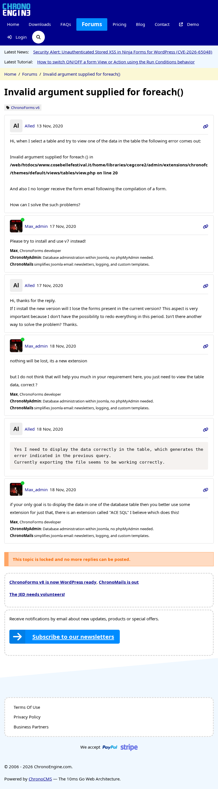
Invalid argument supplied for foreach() (81, 74)
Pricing (119, 24)
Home (13, 24)
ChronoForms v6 (25, 108)
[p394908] (205, 429)
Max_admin (36, 226)
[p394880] (205, 226)
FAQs (65, 24)
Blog (140, 24)
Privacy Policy (27, 717)
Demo (193, 24)
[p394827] (205, 126)
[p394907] (205, 346)
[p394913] (205, 489)
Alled (30, 126)
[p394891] (205, 285)
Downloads (40, 24)
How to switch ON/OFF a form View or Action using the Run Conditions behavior (116, 62)
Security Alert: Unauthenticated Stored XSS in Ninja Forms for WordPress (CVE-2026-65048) (122, 52)
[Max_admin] (16, 226)
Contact (162, 24)
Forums (92, 24)
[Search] (38, 37)
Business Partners (31, 727)
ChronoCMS (40, 779)
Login (21, 37)
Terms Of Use (27, 707)
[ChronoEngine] (16, 9)
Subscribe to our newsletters (73, 637)
